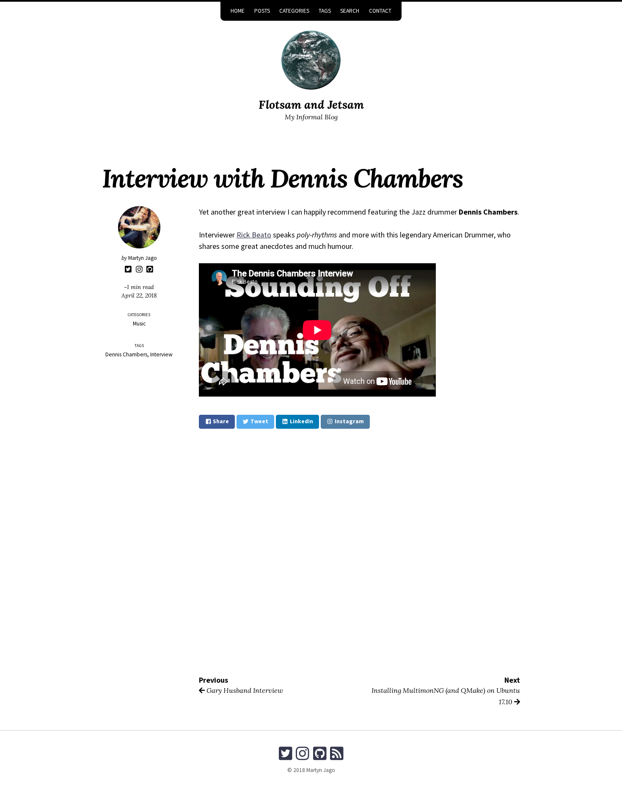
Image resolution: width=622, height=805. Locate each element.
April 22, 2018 (139, 295)
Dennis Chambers (126, 354)
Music (139, 323)
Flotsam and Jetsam (311, 104)
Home (238, 10)
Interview (161, 354)
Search (349, 10)
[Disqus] (359, 551)
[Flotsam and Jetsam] (311, 60)
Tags (325, 10)
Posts (262, 10)
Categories (294, 10)
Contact (380, 10)
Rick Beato (254, 235)
